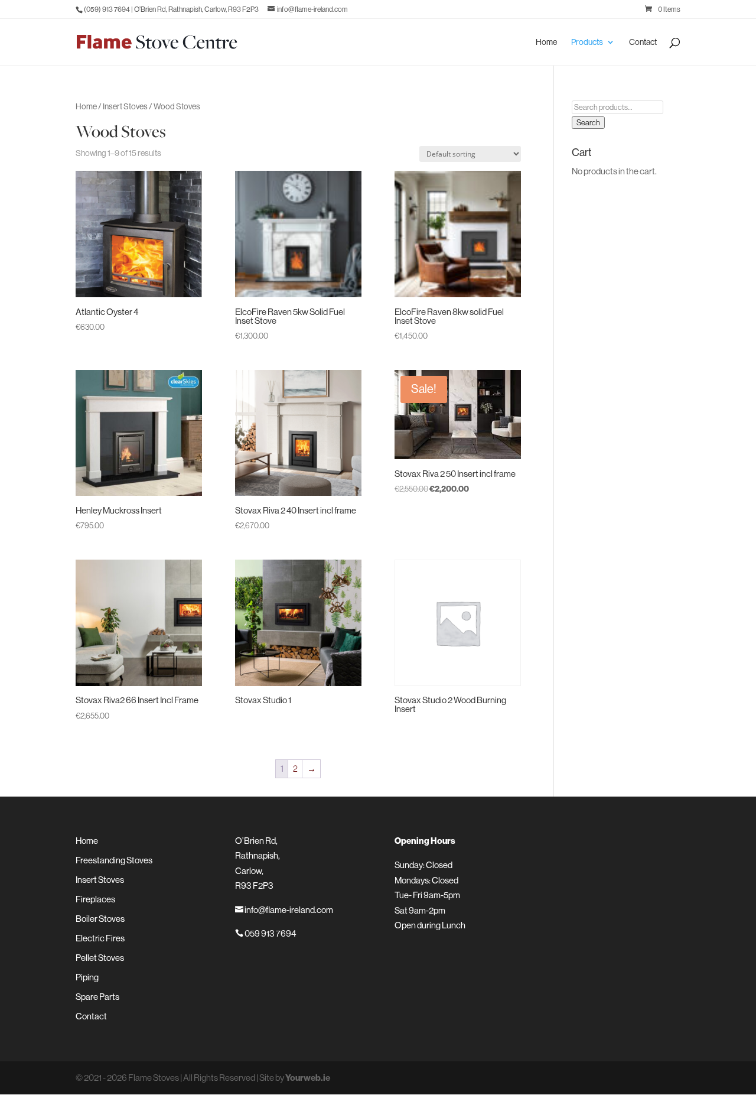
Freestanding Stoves (114, 860)
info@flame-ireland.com (284, 910)
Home (546, 42)
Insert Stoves (125, 106)
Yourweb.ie (307, 1078)
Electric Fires (100, 938)
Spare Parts (97, 997)
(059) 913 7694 (107, 9)
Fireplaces (95, 899)
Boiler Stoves (100, 919)
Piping (87, 977)
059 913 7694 (265, 933)
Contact (643, 42)
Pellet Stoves (100, 958)
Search (588, 122)
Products (587, 42)
